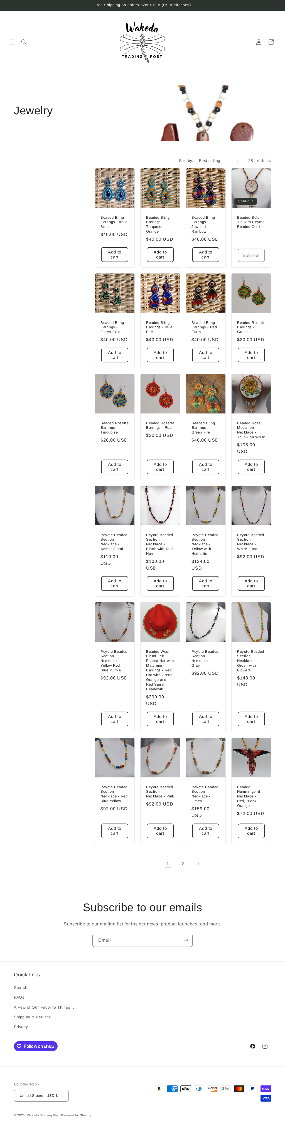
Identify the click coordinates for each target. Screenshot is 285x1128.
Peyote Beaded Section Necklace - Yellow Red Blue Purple (113, 661)
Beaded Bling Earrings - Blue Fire (159, 327)
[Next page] (198, 864)
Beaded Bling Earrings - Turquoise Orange (157, 224)
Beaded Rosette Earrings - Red (160, 425)
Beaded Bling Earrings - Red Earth (204, 327)
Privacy (21, 1026)
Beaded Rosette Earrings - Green (251, 327)
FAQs (19, 997)
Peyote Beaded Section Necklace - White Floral (250, 542)
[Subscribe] (186, 940)
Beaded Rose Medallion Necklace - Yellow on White (251, 430)
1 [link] (167, 863)
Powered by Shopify (76, 1115)
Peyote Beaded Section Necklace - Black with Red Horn (159, 544)
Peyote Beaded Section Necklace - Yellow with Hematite (204, 544)
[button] (12, 42)
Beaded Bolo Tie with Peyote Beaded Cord (251, 222)
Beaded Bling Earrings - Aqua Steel (114, 222)
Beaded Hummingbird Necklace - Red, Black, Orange (248, 796)
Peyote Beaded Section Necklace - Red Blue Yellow (113, 794)
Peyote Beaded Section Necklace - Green (204, 794)
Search (21, 987)
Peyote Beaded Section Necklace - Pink (160, 791)
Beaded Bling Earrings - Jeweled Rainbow (203, 224)
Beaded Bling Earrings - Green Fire (203, 428)
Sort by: (186, 160)
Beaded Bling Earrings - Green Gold (112, 327)
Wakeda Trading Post (43, 1115)
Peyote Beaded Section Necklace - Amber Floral (113, 542)
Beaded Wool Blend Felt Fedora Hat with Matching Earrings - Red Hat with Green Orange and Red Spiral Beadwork (160, 670)
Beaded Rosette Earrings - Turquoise (114, 428)
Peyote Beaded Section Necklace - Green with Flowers (250, 661)
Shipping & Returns (32, 1017)
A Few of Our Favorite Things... (44, 1007)
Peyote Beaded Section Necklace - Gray (204, 658)
